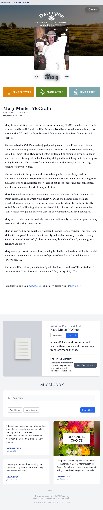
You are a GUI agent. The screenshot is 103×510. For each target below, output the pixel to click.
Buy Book (72, 335)
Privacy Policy (44, 498)
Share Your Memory (85, 365)
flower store (76, 285)
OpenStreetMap (54, 502)
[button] (76, 438)
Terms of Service (59, 498)
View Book (57, 335)
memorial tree (35, 285)
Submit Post (87, 410)
